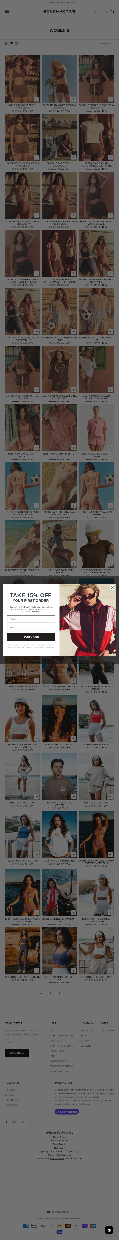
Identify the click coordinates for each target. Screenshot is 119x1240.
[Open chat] (109, 1230)
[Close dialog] (112, 587)
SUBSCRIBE (31, 636)
